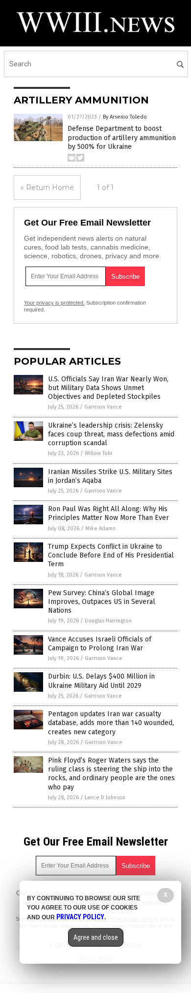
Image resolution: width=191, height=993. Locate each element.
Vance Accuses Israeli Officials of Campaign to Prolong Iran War (99, 643)
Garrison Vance (103, 407)
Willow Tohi (98, 453)
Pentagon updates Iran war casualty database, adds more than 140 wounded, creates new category (111, 723)
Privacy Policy (80, 917)
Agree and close (95, 937)
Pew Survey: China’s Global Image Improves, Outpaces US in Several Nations (101, 602)
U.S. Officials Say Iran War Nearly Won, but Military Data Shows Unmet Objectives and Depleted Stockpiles (108, 388)
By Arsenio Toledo (125, 117)
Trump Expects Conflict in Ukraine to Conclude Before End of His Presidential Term (111, 555)
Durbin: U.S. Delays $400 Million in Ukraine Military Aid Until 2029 (101, 680)
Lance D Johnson (105, 797)
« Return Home (47, 187)
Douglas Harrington (108, 621)
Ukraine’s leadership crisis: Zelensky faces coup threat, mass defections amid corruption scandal (111, 434)
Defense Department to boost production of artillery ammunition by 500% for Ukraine (122, 137)
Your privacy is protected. (54, 303)
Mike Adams (100, 528)
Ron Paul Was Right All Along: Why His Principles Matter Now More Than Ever (108, 513)
